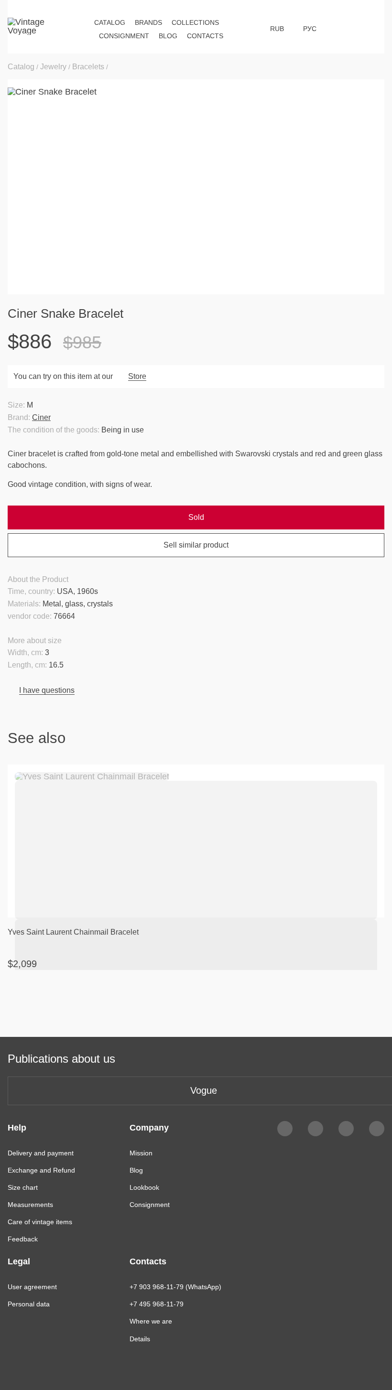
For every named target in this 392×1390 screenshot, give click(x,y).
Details (140, 1339)
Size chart (23, 1187)
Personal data (29, 1304)
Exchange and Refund (41, 1170)
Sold (196, 517)
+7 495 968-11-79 (157, 1304)
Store (137, 376)
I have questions (47, 690)
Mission (141, 1153)
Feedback (23, 1239)
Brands (148, 22)
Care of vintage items (40, 1222)
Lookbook (144, 1187)
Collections (195, 22)
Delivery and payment (41, 1153)
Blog (168, 36)
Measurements (30, 1204)
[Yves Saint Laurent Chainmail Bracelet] (196, 841)
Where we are (151, 1321)
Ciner (41, 417)
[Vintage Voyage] (30, 29)
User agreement (32, 1287)
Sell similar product (196, 545)
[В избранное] (371, 778)
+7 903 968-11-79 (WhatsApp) (175, 1287)
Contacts (205, 36)
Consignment (124, 36)
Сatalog (109, 22)
